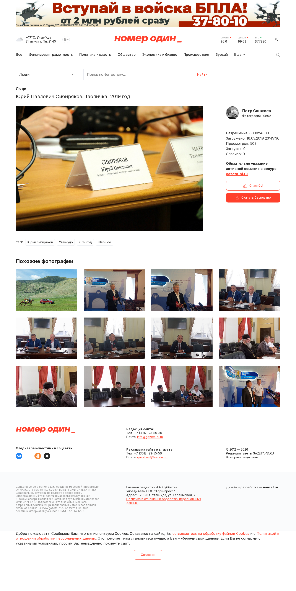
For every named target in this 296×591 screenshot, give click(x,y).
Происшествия (196, 54)
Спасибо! (256, 185)
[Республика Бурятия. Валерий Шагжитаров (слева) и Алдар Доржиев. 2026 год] (249, 386)
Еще (238, 54)
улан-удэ (66, 242)
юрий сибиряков (40, 242)
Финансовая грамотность (51, 54)
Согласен (148, 554)
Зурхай (222, 54)
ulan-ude (104, 242)
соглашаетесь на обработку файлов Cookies (210, 533)
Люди (21, 88)
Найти (202, 74)
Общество (126, 54)
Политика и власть (95, 54)
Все (19, 54)
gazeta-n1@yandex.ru (152, 457)
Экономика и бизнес (159, 54)
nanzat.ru (270, 487)
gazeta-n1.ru (237, 174)
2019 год (85, 242)
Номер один (148, 39)
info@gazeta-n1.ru (150, 437)
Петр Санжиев (256, 111)
